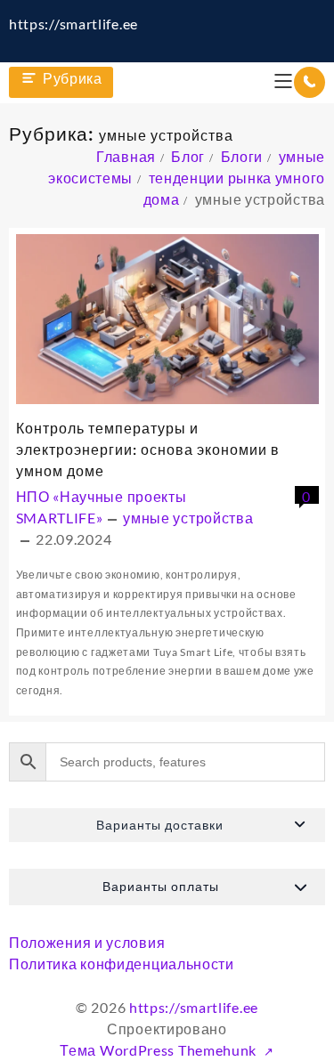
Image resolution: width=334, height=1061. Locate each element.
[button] (167, 825)
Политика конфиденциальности (121, 963)
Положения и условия (87, 942)
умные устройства (188, 517)
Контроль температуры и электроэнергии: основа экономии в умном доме (148, 449)
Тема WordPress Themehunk (160, 1049)
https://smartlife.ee (73, 23)
